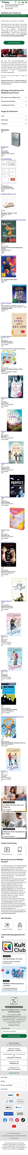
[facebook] (5, 1120)
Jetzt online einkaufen (14, 43)
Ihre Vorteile (4, 1089)
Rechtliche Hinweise (14, 1025)
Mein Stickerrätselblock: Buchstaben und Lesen (12, 716)
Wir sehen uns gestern (6, 336)
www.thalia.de (5, 869)
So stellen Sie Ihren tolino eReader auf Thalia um (14, 15)
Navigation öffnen (2, 6)
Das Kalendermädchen (6, 159)
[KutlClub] (20, 1114)
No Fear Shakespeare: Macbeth (8, 682)
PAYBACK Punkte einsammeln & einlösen (14, 979)
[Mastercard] (18, 1095)
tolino (2, 116)
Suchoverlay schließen (13, 5)
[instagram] (11, 1120)
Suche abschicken (9, 8)
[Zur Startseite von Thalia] (8, 2)
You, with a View (5, 530)
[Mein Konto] (19, 2)
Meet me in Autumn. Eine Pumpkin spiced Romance (13, 219)
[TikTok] (23, 1120)
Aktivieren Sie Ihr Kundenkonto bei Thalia (14, 826)
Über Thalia (4, 1077)
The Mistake (4, 670)
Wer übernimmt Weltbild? (8, 101)
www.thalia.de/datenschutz (8, 913)
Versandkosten (20, 1149)
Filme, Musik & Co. (7, 850)
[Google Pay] (20, 1101)
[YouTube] (14, 1126)
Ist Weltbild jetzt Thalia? (7, 105)
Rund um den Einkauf (6, 1085)
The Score (3, 635)
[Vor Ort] (15, 2)
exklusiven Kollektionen (7, 888)
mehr (2, 131)
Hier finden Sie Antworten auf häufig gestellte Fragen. (14, 34)
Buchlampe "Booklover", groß (8, 194)
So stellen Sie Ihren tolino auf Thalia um (14, 799)
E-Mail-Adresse (5, 1028)
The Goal (3, 770)
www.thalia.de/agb (18, 911)
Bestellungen (4, 120)
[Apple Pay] (8, 1108)
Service (3, 1081)
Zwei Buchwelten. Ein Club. (14, 952)
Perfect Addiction (5, 497)
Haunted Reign (5, 146)
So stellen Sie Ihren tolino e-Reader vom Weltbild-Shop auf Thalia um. (14, 82)
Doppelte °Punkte (7, 925)
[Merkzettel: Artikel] (22, 2)
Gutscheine (4, 124)
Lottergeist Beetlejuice (6, 303)
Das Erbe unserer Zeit (6, 601)
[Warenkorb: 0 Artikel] (25, 2)
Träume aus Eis (5, 463)
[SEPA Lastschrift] (9, 1101)
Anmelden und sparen (14, 1036)
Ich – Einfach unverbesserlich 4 (8, 255)
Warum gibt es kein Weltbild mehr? (10, 97)
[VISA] (10, 1095)
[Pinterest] (17, 1120)
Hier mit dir (4, 431)
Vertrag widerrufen (14, 1073)
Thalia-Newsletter (8, 901)
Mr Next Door (4, 397)
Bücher (20, 850)
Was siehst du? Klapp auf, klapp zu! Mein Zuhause (13, 348)
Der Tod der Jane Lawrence (7, 542)
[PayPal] (19, 1108)
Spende (20, 925)
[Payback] (9, 1114)
